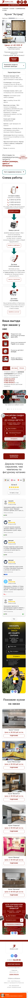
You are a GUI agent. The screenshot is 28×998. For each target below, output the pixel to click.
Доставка (15, 368)
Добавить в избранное (14, 978)
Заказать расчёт (14, 59)
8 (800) (14, 960)
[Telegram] (12, 691)
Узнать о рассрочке (14, 279)
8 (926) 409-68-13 (15, 204)
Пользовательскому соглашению (13, 930)
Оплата (21, 368)
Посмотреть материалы (14, 456)
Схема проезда (14, 974)
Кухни (12, 8)
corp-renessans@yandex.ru (14, 967)
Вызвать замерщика (14, 245)
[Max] (15, 691)
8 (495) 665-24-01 (14, 202)
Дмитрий (10, 560)
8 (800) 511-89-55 (15, 200)
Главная (5, 8)
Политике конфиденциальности (13, 443)
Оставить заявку (14, 211)
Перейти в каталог (14, 312)
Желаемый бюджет (15, 432)
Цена (5, 368)
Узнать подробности (23, 157)
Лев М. (10, 580)
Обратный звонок (14, 964)
